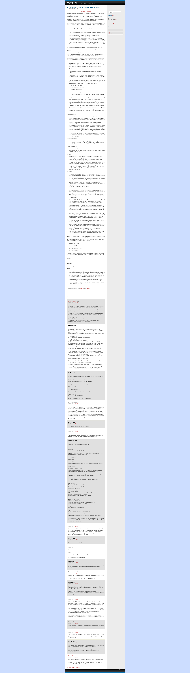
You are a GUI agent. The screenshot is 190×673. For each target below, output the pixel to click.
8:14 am (76, 423)
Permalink (70, 291)
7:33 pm (76, 599)
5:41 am (76, 403)
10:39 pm (76, 642)
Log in (110, 29)
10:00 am (76, 526)
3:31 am (76, 326)
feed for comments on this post (73, 667)
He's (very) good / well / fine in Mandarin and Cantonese (83, 7)
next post (89, 11)
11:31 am (76, 547)
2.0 (110, 30)
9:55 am (76, 623)
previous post (84, 11)
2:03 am (76, 302)
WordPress (111, 33)
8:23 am (76, 431)
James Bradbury (72, 301)
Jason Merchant (72, 655)
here (119, 18)
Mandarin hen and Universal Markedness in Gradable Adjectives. (87, 661)
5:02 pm (76, 573)
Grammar (88, 8)
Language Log (71, 3)
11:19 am (76, 539)
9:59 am (76, 632)
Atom (110, 32)
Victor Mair (82, 8)
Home (81, 3)
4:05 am (76, 374)
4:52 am (76, 583)
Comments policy (91, 3)
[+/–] (113, 15)
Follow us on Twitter (112, 7)
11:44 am (76, 562)
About (85, 3)
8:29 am (76, 657)
